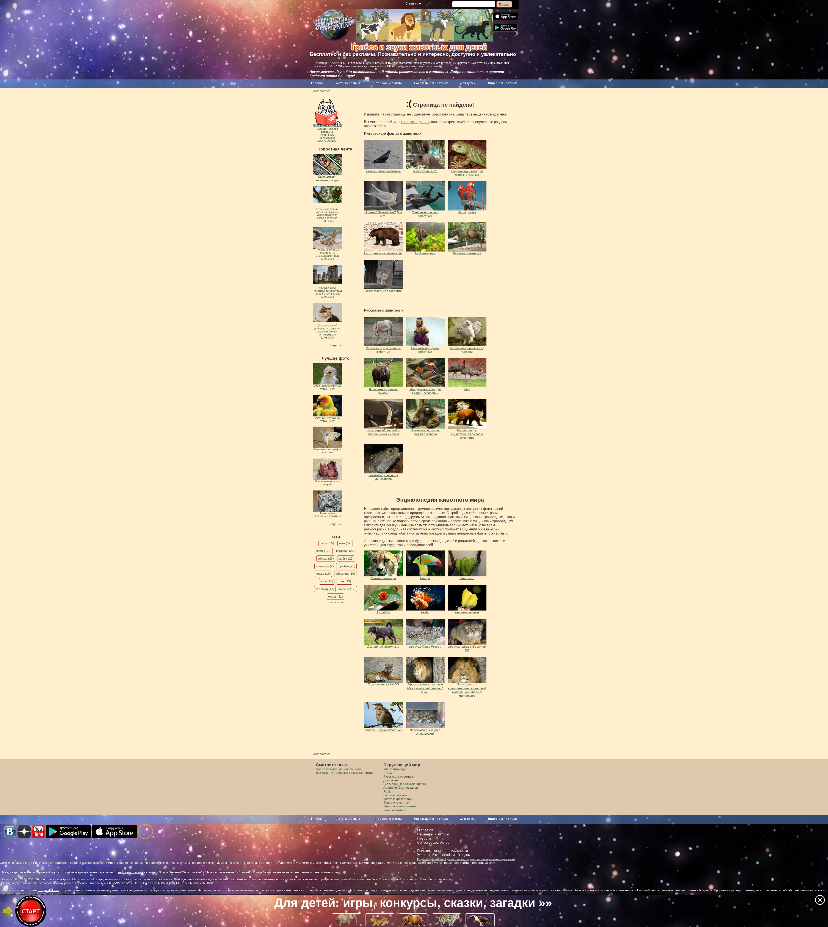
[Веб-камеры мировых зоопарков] (425, 715)
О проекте (425, 830)
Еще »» (335, 345)
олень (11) (335, 596)
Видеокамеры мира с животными (425, 731)
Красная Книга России (425, 646)
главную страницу (415, 122)
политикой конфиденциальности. (39, 894)
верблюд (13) (324, 589)
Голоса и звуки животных (383, 730)
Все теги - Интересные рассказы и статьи (345, 772)
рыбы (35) (327, 543)
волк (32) (345, 543)
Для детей (468, 83)
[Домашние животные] (383, 632)
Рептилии (466, 578)
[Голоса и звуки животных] (425, 670)
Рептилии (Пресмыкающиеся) (404, 784)
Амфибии (383, 612)
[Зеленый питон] (467, 563)
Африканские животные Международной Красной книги (425, 688)
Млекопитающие (383, 578)
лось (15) (326, 581)
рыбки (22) (346, 558)
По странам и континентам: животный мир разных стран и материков (467, 690)
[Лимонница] (467, 598)
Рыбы (425, 612)
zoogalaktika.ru (48, 890)
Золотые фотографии (398, 798)
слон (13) (344, 581)
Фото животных (348, 83)
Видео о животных (502, 83)
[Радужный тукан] (425, 563)
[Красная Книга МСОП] (383, 670)
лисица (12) (347, 589)
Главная (317, 83)
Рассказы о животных (431, 83)
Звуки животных (394, 810)
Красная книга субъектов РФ (467, 648)
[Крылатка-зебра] (425, 598)
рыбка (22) (347, 566)
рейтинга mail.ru (129, 872)
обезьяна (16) (345, 573)
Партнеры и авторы (433, 834)
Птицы (425, 578)
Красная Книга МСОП (383, 684)
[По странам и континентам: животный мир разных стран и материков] (467, 670)
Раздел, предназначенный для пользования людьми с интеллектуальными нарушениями (466, 859)
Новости (424, 838)
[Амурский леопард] (383, 563)
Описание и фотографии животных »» (413, 903)
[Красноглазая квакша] (383, 598)
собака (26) (326, 558)
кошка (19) (323, 573)
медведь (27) (345, 550)
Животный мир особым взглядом (443, 855)
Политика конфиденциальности (338, 769)
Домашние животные (383, 646)
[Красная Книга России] (425, 632)
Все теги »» (336, 602)
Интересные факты (387, 83)
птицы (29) (323, 550)
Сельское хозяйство (433, 842)
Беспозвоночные (467, 612)
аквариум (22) (326, 566)
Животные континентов (399, 806)
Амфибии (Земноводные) (401, 787)
